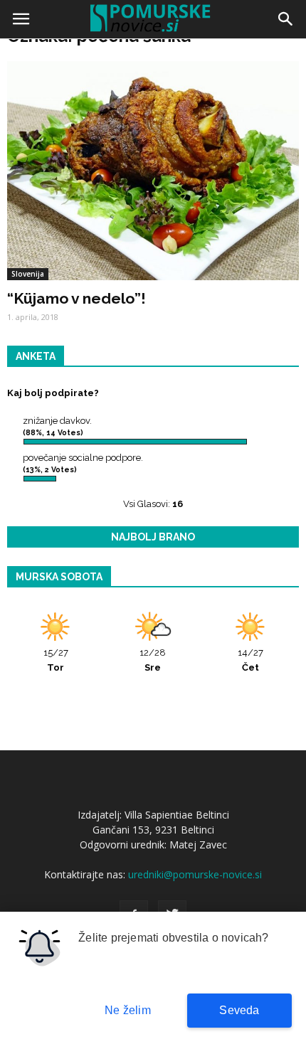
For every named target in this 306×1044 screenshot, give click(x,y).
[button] (286, 19)
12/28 (152, 660)
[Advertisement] (153, 203)
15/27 (55, 660)
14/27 (250, 660)
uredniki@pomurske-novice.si (195, 874)
